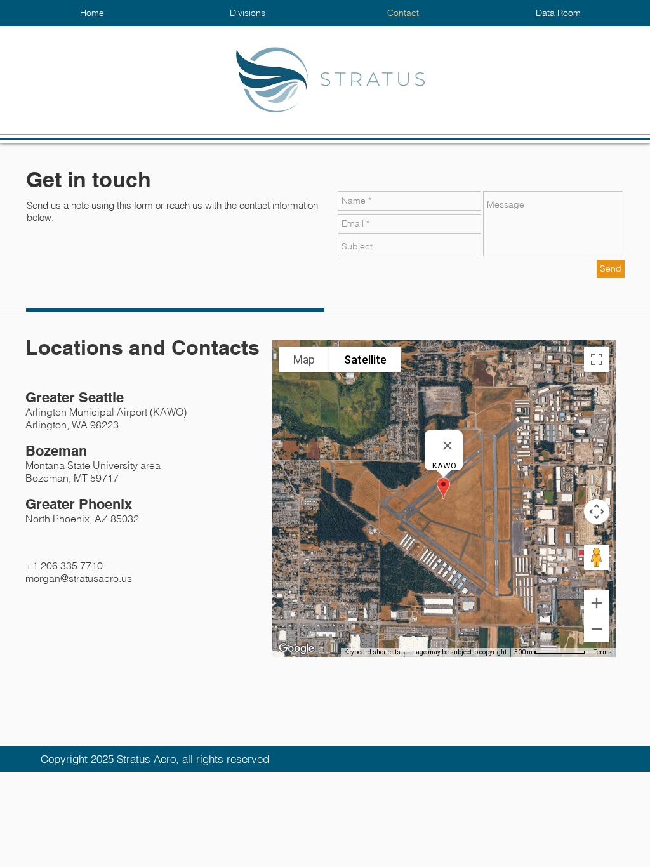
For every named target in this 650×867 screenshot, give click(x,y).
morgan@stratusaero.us (78, 578)
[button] (247, 13)
